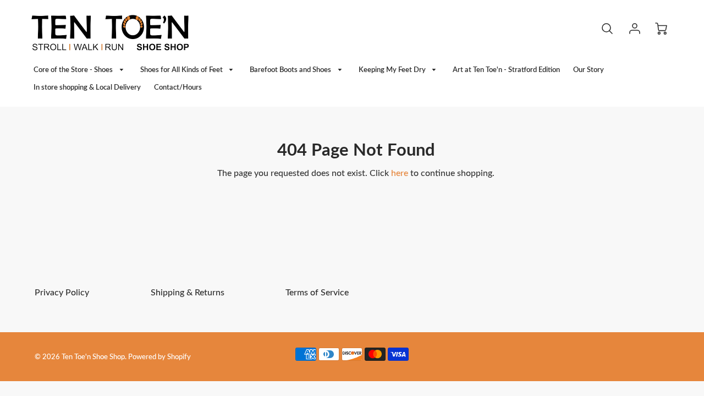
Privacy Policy (62, 292)
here (399, 173)
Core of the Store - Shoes (74, 70)
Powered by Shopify (159, 357)
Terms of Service (317, 292)
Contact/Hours (178, 87)
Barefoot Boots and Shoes (291, 70)
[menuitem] (80, 70)
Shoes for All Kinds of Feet (182, 70)
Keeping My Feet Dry (393, 70)
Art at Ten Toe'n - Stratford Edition (506, 70)
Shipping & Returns (187, 292)
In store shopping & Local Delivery (87, 87)
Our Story (588, 70)
